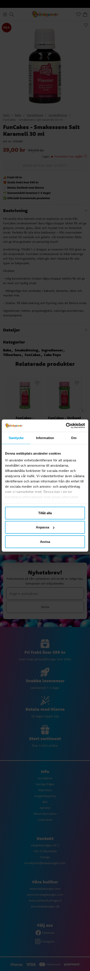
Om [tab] (73, 437)
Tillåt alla (45, 513)
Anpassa (42, 527)
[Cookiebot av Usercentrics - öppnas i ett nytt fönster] (66, 426)
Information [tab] (45, 437)
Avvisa (45, 541)
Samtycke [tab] (16, 437)
